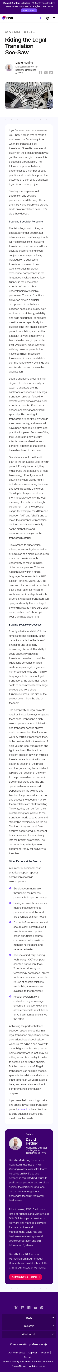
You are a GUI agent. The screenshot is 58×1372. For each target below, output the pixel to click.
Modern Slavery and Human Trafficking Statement (28, 1361)
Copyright (34, 1352)
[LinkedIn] (22, 1308)
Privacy (45, 1352)
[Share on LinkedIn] (51, 73)
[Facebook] (29, 1308)
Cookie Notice (19, 1365)
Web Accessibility (38, 1365)
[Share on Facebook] (41, 73)
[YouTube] (35, 1308)
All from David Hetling (24, 1276)
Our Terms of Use (16, 1352)
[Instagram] (42, 1308)
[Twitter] (16, 1308)
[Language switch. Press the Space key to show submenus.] (47, 18)
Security (28, 1357)
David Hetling (24, 63)
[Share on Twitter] (46, 73)
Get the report (29, 10)
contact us (24, 1109)
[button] (7, 17)
